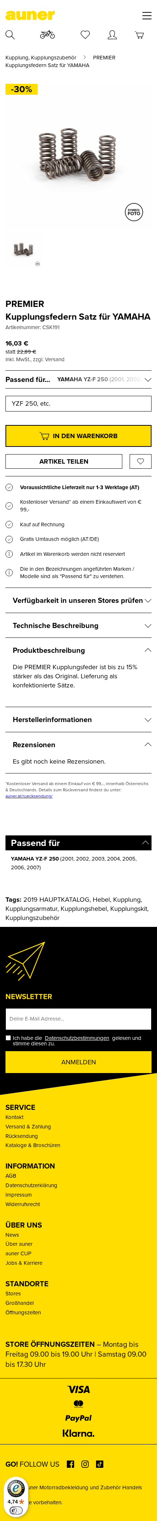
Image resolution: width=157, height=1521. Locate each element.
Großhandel (19, 1303)
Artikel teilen (63, 461)
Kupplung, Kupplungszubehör (40, 57)
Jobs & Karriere (23, 1263)
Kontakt (14, 1117)
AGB (10, 1175)
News (12, 1235)
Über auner (18, 1244)
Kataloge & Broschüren (32, 1145)
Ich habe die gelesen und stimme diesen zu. (77, 1040)
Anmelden (78, 1061)
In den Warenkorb (85, 436)
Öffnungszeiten (23, 1312)
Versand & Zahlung (28, 1126)
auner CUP (18, 1253)
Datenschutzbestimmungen (77, 1038)
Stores (13, 1293)
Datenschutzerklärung (31, 1185)
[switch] (16, 1510)
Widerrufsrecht (22, 1204)
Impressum (18, 1194)
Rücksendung (21, 1136)
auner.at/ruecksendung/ (29, 796)
